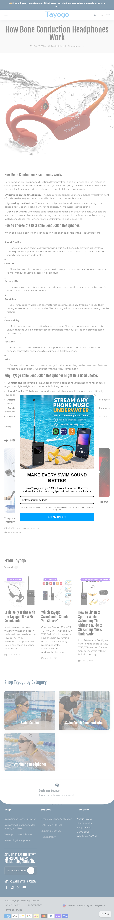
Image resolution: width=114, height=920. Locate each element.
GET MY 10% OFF (57, 517)
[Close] (95, 395)
